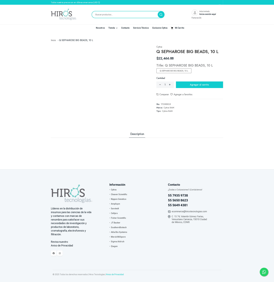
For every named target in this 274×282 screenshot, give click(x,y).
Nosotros (100, 28)
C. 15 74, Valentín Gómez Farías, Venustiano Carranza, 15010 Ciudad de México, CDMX (189, 219)
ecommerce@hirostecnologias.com (189, 211)
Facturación (196, 17)
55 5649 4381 (178, 205)
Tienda (111, 28)
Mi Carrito (179, 28)
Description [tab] (137, 134)
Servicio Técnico (141, 28)
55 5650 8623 (178, 200)
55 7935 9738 (178, 195)
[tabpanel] (137, 143)
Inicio (53, 40)
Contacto (125, 28)
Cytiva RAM (169, 107)
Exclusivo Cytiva (159, 28)
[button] (162, 94)
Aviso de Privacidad (115, 274)
